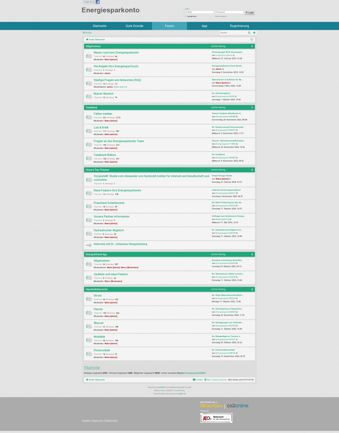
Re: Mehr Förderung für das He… (227, 202)
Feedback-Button (105, 155)
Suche (88, 32)
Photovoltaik (102, 350)
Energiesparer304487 (225, 158)
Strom (98, 295)
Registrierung (239, 26)
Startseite (99, 26)
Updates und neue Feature (111, 274)
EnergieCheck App (96, 254)
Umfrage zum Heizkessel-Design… (228, 216)
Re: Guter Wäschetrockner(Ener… (227, 295)
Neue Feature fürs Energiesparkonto (117, 190)
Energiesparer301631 (225, 339)
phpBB (160, 387)
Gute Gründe (134, 26)
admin (107, 73)
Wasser (99, 323)
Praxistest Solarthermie (109, 203)
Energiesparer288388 (225, 116)
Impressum (97, 420)
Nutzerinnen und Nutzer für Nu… (227, 80)
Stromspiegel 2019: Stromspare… (227, 52)
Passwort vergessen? (221, 16)
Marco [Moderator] (129, 267)
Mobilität (99, 336)
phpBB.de (181, 394)
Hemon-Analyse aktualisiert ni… (227, 113)
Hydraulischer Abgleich (109, 230)
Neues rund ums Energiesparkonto (116, 52)
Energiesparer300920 (225, 263)
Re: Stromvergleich (221, 93)
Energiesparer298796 (225, 353)
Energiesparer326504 (195, 373)
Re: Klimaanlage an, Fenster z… (226, 336)
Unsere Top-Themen (97, 169)
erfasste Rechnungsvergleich (226, 190)
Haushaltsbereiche (97, 289)
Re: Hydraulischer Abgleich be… (227, 230)
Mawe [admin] (120, 87)
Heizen (98, 309)
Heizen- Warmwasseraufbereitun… (228, 141)
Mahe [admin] (111, 59)
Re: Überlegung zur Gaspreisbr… (227, 309)
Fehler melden (103, 113)
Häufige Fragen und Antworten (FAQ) (117, 80)
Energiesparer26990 (225, 96)
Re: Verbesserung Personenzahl (227, 127)
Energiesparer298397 (225, 130)
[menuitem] (215, 380)
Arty (163, 391)
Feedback (91, 107)
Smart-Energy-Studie (222, 176)
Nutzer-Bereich (103, 93)
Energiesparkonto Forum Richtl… (227, 66)
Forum (169, 26)
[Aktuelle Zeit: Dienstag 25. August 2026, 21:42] (252, 40)
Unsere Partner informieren (111, 216)
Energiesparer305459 (225, 312)
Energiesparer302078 (225, 206)
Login (251, 12)
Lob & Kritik (101, 127)
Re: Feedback (218, 154)
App (204, 26)
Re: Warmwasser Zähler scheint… (228, 274)
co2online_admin (224, 55)
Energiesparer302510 (225, 298)
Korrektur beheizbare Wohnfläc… (227, 260)
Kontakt (86, 420)
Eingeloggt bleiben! (191, 16)
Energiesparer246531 (225, 193)
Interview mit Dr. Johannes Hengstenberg (120, 244)
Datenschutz (111, 420)
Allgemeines (93, 46)
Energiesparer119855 (225, 144)
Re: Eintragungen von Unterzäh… (227, 322)
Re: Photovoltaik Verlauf (223, 350)
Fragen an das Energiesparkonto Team (119, 141)
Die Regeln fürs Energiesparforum (116, 66)
